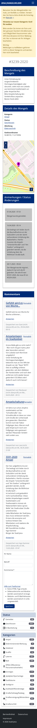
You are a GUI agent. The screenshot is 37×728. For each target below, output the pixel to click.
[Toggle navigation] (33, 3)
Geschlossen (9, 122)
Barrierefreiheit (9, 714)
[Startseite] (12, 2)
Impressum (7, 718)
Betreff (6, 562)
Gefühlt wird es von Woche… (14, 304)
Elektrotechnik (10, 128)
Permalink (27, 303)
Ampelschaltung (15, 401)
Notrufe (10, 17)
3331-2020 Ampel (11, 458)
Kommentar (8, 570)
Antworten (10, 319)
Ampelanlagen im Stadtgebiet (14, 337)
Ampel (6, 117)
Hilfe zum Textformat (12, 586)
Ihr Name (7, 554)
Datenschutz (23, 714)
